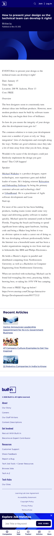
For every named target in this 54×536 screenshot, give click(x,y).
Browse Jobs (8, 468)
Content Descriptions (12, 422)
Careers (5, 412)
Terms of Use (27, 510)
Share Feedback (9, 454)
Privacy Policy (27, 506)
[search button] (35, 3)
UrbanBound (11, 193)
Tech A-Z (6, 473)
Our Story (6, 408)
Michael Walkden (10, 173)
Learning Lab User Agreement (27, 493)
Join (41, 3)
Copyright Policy (27, 502)
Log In (49, 3)
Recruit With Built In (11, 433)
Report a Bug (8, 459)
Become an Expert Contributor (16, 438)
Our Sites (6, 484)
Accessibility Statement (27, 497)
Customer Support (10, 449)
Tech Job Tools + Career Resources (17, 464)
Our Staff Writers (10, 417)
